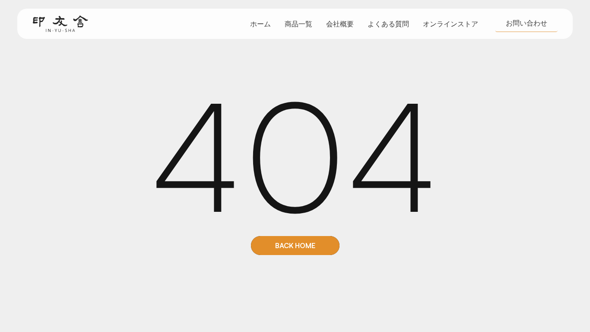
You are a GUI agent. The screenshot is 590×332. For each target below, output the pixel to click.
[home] (60, 24)
